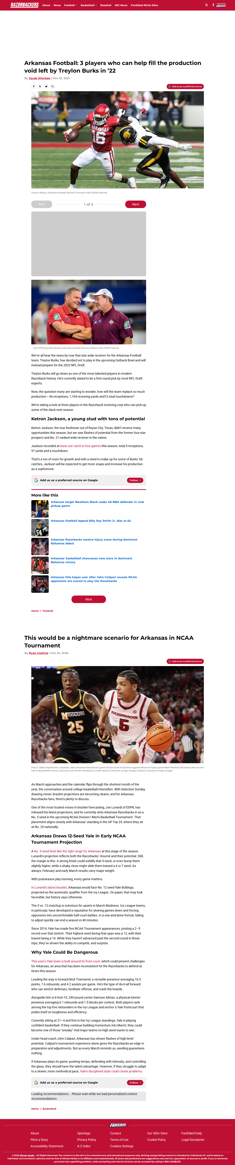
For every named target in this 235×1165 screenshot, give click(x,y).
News (57, 5)
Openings (83, 1133)
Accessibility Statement (47, 1146)
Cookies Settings (121, 1146)
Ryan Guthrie (38, 653)
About (46, 5)
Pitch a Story (39, 1139)
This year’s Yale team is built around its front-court (65, 961)
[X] (206, 4)
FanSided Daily (191, 1133)
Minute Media (27, 1155)
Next (135, 204)
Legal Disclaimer (192, 1139)
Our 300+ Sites (157, 1133)
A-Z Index (83, 1146)
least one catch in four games (80, 446)
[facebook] (213, 4)
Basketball (49, 1108)
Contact (115, 1133)
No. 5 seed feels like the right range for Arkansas (67, 851)
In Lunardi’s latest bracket (49, 887)
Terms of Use (119, 1139)
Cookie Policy (156, 1139)
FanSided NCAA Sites (144, 5)
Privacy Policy (86, 1139)
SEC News (121, 5)
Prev (42, 204)
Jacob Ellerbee (39, 78)
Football (48, 610)
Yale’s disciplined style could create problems (111, 1071)
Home (35, 610)
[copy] (52, 86)
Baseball (105, 5)
